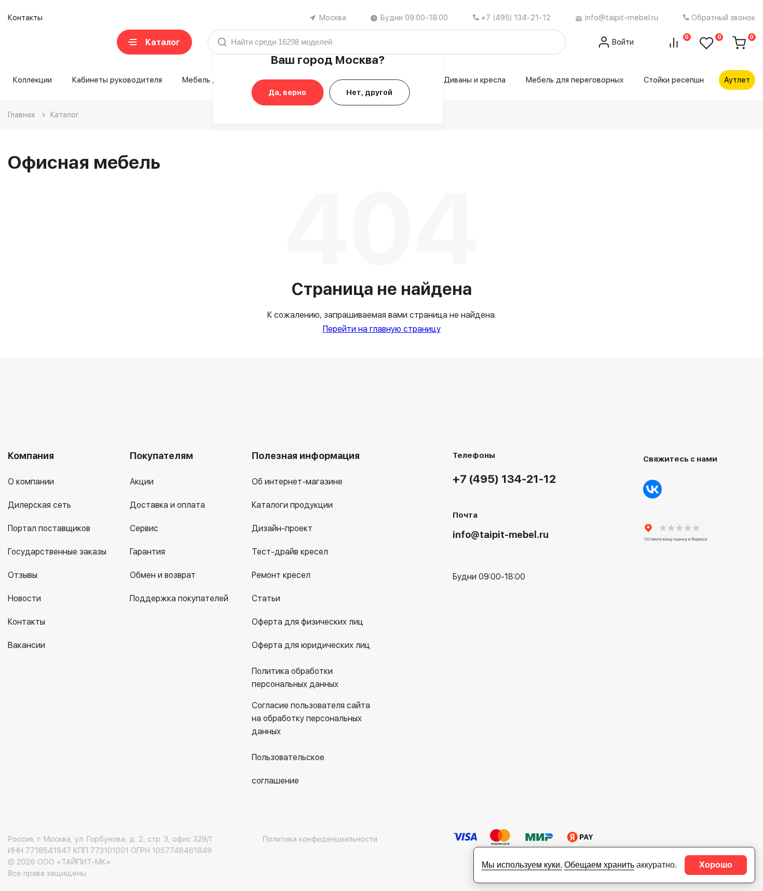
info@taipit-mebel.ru (621, 17)
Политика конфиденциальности (320, 839)
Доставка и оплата (167, 505)
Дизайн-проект (282, 528)
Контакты (25, 17)
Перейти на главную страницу (382, 329)
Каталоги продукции (292, 505)
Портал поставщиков (49, 528)
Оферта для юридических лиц (311, 645)
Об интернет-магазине (297, 482)
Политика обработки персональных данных (295, 677)
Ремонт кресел (281, 575)
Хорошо (715, 864)
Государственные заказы (57, 552)
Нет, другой (369, 92)
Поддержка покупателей (179, 598)
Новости (24, 598)
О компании (31, 482)
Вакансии (26, 645)
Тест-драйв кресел (290, 552)
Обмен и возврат (163, 575)
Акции (142, 482)
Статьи (266, 598)
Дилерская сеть (39, 505)
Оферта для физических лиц (307, 622)
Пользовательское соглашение (288, 769)
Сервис (144, 528)
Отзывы (22, 575)
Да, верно (287, 92)
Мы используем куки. (522, 864)
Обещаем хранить (599, 864)
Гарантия (147, 552)
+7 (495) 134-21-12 (516, 17)
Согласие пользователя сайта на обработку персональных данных (311, 718)
